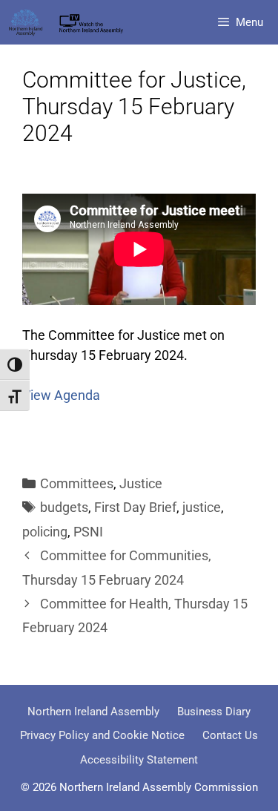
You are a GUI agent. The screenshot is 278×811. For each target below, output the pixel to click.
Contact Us (230, 735)
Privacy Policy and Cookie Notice (102, 735)
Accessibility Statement (139, 759)
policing (44, 531)
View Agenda (61, 395)
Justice (140, 483)
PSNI (88, 531)
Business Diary (214, 711)
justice (201, 507)
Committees (76, 483)
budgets (64, 507)
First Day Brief (135, 507)
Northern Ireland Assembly (93, 711)
